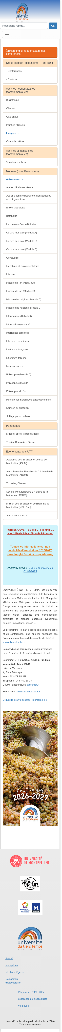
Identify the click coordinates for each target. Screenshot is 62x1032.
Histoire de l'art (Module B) (20, 291)
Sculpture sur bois (16, 162)
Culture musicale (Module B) (21, 241)
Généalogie (12, 257)
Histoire (10, 274)
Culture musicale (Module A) (21, 232)
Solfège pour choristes (18, 416)
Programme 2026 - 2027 (31, 992)
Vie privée (23, 1005)
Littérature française (17, 349)
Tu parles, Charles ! (16, 483)
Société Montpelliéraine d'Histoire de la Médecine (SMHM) (27, 493)
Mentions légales (14, 972)
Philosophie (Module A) (18, 374)
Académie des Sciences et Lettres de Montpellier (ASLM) (26, 461)
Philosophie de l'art (16, 391)
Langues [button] (11, 133)
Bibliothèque (12, 100)
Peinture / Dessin (15, 125)
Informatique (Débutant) (19, 316)
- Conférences (14, 71)
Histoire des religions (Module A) (23, 299)
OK (53, 25)
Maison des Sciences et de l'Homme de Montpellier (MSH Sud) (27, 505)
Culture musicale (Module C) (21, 249)
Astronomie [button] (13, 179)
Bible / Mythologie (15, 207)
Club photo (12, 116)
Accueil (9, 958)
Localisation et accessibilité (32, 998)
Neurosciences (14, 366)
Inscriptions (11, 965)
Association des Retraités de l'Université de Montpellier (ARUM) (29, 473)
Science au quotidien (17, 407)
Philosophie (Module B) (18, 382)
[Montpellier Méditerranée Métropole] (30, 910)
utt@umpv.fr (33, 684)
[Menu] (6, 34)
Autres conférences (16, 515)
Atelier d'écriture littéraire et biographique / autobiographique (28, 197)
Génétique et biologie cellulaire (22, 266)
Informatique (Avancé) (18, 324)
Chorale (10, 108)
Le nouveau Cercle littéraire (21, 224)
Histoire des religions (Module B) (23, 307)
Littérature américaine (18, 341)
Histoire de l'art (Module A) (20, 282)
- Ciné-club (12, 79)
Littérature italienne (16, 357)
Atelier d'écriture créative (19, 187)
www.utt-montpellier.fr (14, 642)
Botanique (11, 215)
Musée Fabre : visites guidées (22, 433)
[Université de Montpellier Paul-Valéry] (30, 886)
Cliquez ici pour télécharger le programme (25, 699)
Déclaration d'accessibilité (13, 980)
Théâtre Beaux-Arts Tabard (20, 442)
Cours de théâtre (15, 141)
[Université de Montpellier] (30, 864)
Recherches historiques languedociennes (28, 399)
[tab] (30, 52)
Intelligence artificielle (17, 332)
